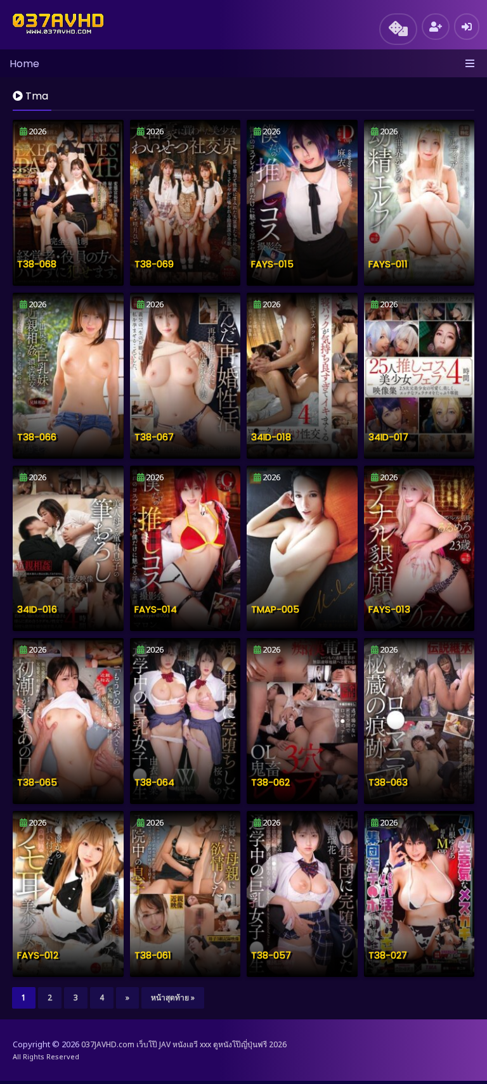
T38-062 (270, 782)
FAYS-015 (272, 264)
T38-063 (388, 782)
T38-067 (154, 436)
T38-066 (36, 436)
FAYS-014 (155, 609)
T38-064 (154, 782)
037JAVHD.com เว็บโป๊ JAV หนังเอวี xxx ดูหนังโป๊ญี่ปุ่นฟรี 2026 (184, 1044)
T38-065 (37, 782)
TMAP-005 (275, 609)
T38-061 (152, 955)
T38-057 (271, 955)
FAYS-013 (389, 609)
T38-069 (154, 264)
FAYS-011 (388, 264)
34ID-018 (271, 436)
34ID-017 (388, 436)
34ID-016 (37, 609)
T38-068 (36, 264)
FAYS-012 (37, 955)
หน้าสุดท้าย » (173, 997)
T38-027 (387, 955)
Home (24, 63)
